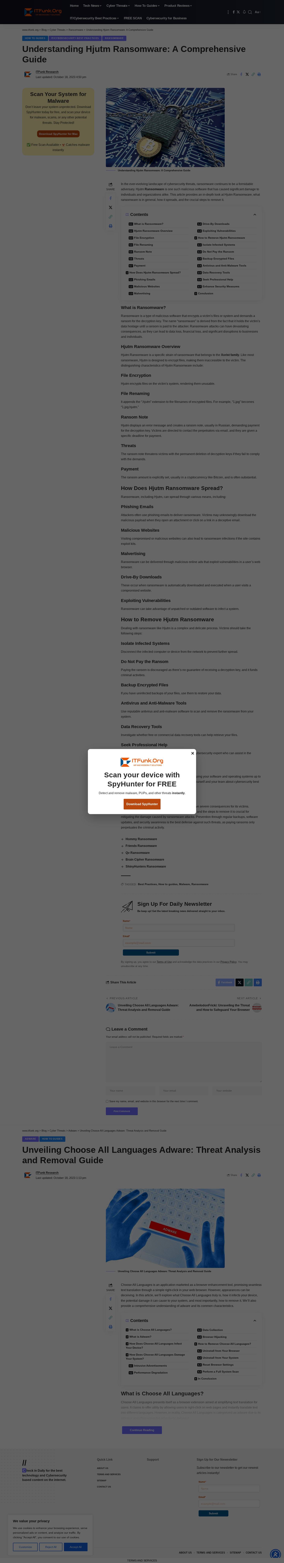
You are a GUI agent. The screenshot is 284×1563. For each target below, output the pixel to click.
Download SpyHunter (142, 804)
